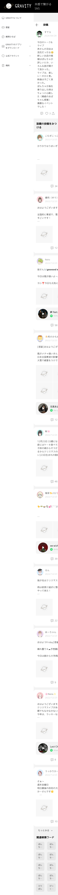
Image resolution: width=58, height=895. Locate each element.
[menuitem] (17, 18)
